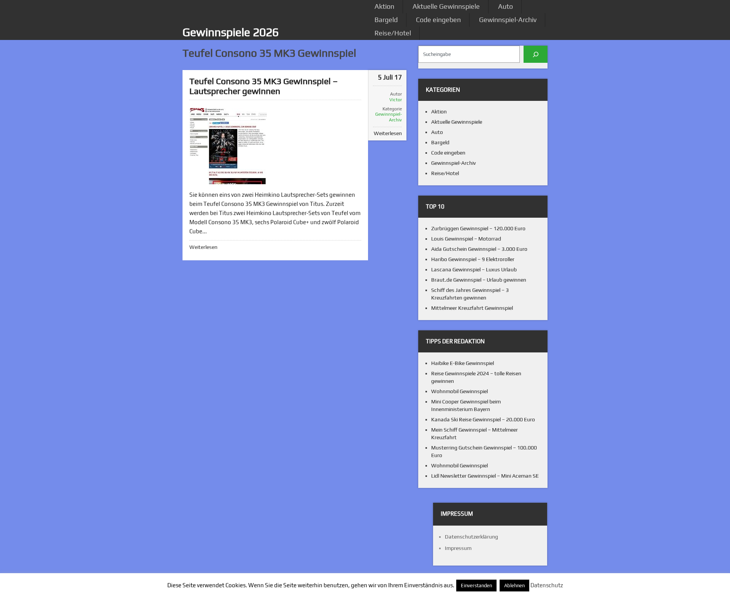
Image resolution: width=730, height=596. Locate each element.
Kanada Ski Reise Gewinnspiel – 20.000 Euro (483, 419)
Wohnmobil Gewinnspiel (459, 391)
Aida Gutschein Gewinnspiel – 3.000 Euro (479, 249)
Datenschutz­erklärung (471, 537)
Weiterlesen (203, 247)
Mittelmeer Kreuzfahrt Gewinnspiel (472, 308)
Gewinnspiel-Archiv (507, 20)
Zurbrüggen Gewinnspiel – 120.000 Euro (478, 228)
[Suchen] (536, 54)
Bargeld (386, 20)
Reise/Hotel (393, 33)
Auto (505, 6)
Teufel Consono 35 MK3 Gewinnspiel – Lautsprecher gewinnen (263, 86)
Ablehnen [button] (514, 585)
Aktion (384, 6)
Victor (395, 99)
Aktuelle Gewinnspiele (446, 6)
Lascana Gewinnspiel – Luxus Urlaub (474, 269)
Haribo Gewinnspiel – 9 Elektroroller (472, 259)
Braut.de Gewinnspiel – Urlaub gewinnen (478, 280)
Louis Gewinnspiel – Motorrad (466, 239)
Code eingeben (438, 20)
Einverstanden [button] (476, 585)
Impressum (458, 548)
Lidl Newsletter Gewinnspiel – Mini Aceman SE (485, 476)
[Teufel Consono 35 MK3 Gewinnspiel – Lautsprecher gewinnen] (228, 146)
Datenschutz (546, 585)
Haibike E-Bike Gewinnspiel (462, 363)
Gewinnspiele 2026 (230, 32)
